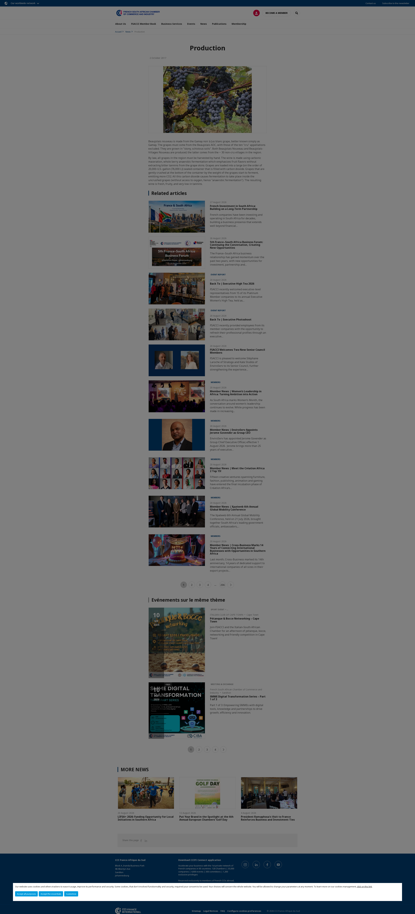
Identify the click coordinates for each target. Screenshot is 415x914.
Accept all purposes (26, 893)
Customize (71, 893)
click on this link (364, 886)
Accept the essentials (51, 893)
